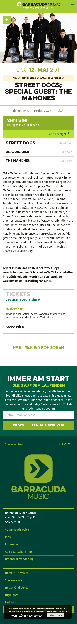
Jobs (8, 537)
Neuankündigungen (17, 587)
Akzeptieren (55, 615)
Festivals (10, 602)
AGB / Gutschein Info (18, 551)
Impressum (12, 544)
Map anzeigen (58, 134)
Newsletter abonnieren (38, 425)
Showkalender (14, 580)
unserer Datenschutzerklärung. (27, 615)
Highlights (11, 595)
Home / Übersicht (16, 573)
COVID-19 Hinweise (17, 529)
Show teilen (66, 25)
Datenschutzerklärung (19, 559)
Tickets (60, 110)
